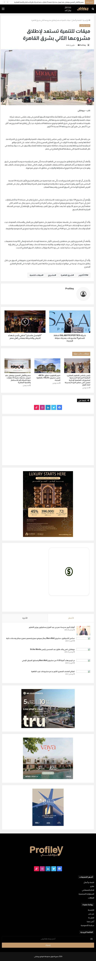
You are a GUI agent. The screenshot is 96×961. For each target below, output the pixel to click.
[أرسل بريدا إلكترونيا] (78, 45)
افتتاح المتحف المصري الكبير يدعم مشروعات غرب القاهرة (53, 671)
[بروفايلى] (76, 9)
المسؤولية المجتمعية (86, 894)
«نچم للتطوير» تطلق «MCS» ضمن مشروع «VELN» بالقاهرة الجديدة (48, 377)
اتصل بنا (91, 918)
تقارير (92, 886)
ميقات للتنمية (36, 275)
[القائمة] (3, 10)
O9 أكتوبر (82, 275)
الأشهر (71, 618)
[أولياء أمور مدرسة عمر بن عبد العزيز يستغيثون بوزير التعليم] (83, 630)
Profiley (83, 45)
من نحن (91, 914)
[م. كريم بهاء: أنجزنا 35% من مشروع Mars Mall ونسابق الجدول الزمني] (83, 663)
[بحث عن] (93, 10)
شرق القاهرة (66, 275)
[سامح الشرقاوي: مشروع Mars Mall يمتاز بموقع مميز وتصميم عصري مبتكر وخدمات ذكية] (83, 641)
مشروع (51, 275)
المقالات (91, 898)
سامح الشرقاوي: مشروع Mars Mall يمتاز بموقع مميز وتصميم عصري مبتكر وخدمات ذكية (40, 638)
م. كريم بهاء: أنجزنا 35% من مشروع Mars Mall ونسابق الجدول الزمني (48, 660)
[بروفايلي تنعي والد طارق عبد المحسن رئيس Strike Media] (83, 652)
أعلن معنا (90, 922)
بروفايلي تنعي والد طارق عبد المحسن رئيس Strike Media (52, 649)
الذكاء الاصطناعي (88, 890)
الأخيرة (24, 618)
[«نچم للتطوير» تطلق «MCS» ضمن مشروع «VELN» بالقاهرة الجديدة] (47, 365)
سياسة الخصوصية (87, 925)
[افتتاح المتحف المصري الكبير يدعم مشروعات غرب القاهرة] (83, 674)
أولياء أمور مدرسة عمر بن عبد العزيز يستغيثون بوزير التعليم (52, 627)
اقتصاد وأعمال (76, 20)
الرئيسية (86, 20)
